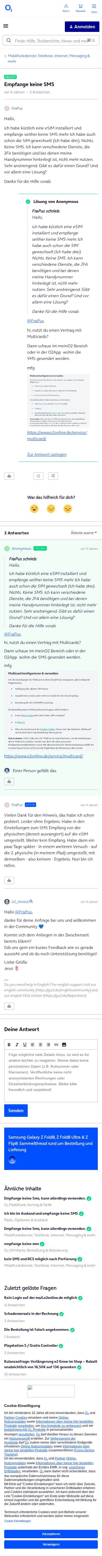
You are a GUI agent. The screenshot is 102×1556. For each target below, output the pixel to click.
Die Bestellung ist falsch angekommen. (36, 1329)
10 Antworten (15, 1374)
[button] (6, 27)
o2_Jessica (20, 901)
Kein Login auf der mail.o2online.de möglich (40, 1297)
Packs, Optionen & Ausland (25, 1220)
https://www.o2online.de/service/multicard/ (43, 756)
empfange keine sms (21, 1243)
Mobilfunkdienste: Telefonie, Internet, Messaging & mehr (49, 58)
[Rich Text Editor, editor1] (51, 1076)
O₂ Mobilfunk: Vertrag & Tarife (28, 1204)
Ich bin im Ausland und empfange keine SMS (41, 1213)
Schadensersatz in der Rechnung (31, 1313)
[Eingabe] (9, 40)
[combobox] (51, 40)
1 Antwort (12, 1336)
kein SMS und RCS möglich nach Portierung (40, 1258)
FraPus (17, 108)
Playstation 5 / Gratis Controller (31, 1345)
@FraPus (35, 321)
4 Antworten (14, 1305)
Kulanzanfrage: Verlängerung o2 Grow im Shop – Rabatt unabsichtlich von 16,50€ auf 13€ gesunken (50, 1364)
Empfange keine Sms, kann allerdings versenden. (45, 1198)
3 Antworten (14, 1320)
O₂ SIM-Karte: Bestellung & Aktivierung (35, 1250)
